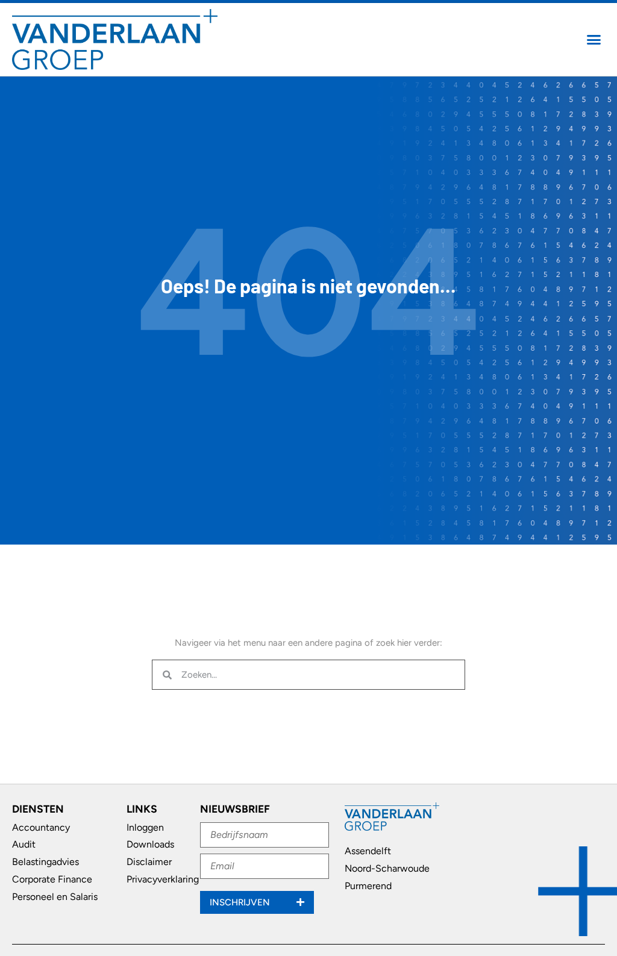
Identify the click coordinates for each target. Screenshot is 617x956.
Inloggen (145, 827)
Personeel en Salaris (55, 896)
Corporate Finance (52, 879)
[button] (594, 39)
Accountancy (41, 827)
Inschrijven (241, 902)
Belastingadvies (45, 861)
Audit (24, 844)
